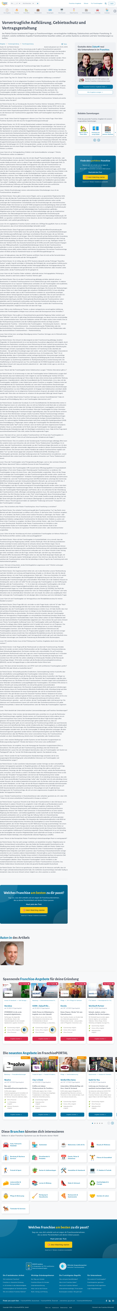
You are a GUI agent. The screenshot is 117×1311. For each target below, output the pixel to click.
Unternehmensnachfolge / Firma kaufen (71, 1288)
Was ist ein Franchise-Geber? (68, 1282)
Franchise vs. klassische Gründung (13, 1282)
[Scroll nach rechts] (114, 11)
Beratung (35, 1000)
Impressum (55, 1307)
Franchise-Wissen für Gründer (40, 1282)
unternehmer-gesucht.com (67, 1301)
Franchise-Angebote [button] (75, 3)
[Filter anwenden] (37, 3)
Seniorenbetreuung (72, 1074)
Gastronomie (92, 1074)
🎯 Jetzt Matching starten (34, 910)
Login (112, 3)
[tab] (92, 1123)
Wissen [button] (86, 3)
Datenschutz (64, 1307)
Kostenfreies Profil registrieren (96, 1285)
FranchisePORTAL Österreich (49, 1301)
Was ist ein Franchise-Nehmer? (68, 1285)
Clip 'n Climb (37, 1080)
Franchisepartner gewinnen (95, 1282)
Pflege (62, 1000)
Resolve (7, 1080)
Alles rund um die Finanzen (39, 1288)
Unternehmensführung (38, 1285)
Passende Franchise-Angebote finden (94, 87)
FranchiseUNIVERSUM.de (84, 1301)
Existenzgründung (13, 44)
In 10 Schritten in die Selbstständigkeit (14, 1285)
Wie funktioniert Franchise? (11, 1279)
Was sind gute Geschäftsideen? (68, 1279)
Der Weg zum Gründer (37, 1279)
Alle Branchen (27, 3)
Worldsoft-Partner (96, 1006)
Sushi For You (94, 1080)
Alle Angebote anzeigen (94, 92)
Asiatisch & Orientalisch (106, 1074)
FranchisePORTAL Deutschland (30, 1301)
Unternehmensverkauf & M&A (49, 1000)
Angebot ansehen (15, 1039)
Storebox (8, 1006)
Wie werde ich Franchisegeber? (96, 1279)
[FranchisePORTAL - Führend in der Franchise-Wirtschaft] (4, 3)
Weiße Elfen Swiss (68, 1080)
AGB (70, 1307)
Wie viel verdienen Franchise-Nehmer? (14, 1292)
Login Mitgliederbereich (94, 1288)
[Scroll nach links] (15, 11)
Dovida (64, 1006)
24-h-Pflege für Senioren (74, 1000)
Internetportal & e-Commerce (107, 1000)
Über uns (48, 1307)
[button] (105, 3)
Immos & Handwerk (10, 1000)
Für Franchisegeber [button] (96, 3)
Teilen (65, 44)
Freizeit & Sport (37, 1074)
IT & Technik (92, 1000)
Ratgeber (2, 44)
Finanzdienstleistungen (19, 1074)
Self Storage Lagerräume (26, 1000)
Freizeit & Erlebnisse (50, 1074)
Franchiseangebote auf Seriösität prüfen (15, 1288)
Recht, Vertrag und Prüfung (39, 1292)
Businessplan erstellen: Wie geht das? (70, 1292)
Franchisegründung (27, 44)
